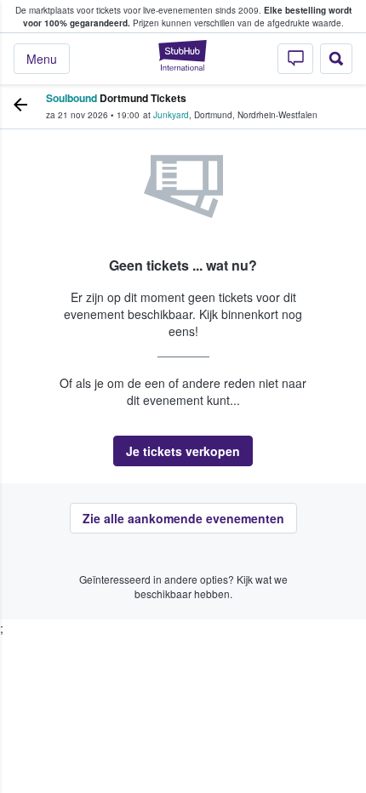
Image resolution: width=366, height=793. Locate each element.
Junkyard (171, 115)
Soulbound (71, 98)
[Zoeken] (336, 58)
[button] (183, 451)
